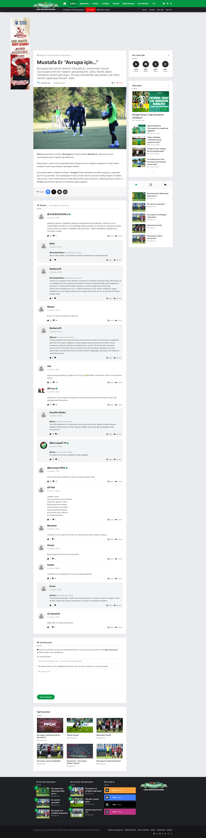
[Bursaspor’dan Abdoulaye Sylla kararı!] (138, 196)
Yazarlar (116, 4)
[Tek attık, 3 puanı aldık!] (76, 802)
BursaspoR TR (59, 443)
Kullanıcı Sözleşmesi (115, 830)
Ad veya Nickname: (44, 657)
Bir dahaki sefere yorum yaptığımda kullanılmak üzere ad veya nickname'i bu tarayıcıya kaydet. (73, 666)
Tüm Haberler (143, 4)
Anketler (105, 4)
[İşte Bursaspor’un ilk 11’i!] (76, 813)
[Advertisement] (103, 32)
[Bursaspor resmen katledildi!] (50, 751)
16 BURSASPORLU (58, 214)
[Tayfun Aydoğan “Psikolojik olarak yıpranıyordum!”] (138, 140)
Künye (153, 830)
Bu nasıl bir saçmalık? (156, 204)
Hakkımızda (161, 830)
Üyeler (144, 10)
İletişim (169, 830)
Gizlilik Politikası (130, 830)
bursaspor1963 (57, 468)
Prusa (52, 388)
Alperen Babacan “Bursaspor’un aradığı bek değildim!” (157, 128)
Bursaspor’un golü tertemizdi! (109, 761)
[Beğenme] (54, 236)
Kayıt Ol (169, 10)
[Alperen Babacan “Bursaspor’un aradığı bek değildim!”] (138, 129)
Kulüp (95, 4)
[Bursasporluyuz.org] (45, 6)
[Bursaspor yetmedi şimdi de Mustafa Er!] (50, 725)
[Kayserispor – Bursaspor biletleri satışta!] (80, 751)
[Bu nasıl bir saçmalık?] (138, 207)
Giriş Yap (160, 10)
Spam (111, 236)
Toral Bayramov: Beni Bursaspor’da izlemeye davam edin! (156, 161)
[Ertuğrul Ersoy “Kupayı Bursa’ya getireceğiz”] (138, 152)
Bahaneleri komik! (104, 735)
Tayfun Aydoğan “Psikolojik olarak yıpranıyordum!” (154, 139)
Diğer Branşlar (128, 4)
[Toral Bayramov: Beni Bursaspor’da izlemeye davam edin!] (138, 162)
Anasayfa (42, 55)
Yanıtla (119, 236)
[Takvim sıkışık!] (80, 725)
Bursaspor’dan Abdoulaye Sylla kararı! (57, 790)
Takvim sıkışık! (73, 735)
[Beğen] (48, 236)
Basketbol (84, 4)
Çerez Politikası (143, 830)
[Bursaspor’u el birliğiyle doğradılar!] (138, 217)
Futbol (72, 4)
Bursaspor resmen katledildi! (107, 10)
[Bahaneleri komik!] (110, 725)
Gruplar (152, 10)
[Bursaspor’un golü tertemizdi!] (110, 751)
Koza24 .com (45, 83)
